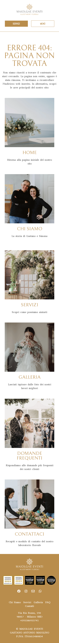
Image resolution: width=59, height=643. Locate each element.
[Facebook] (19, 591)
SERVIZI (29, 305)
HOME (29, 152)
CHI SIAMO (29, 228)
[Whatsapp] (40, 591)
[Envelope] (33, 591)
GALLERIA (30, 377)
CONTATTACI (29, 534)
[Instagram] (26, 591)
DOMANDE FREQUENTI (29, 456)
